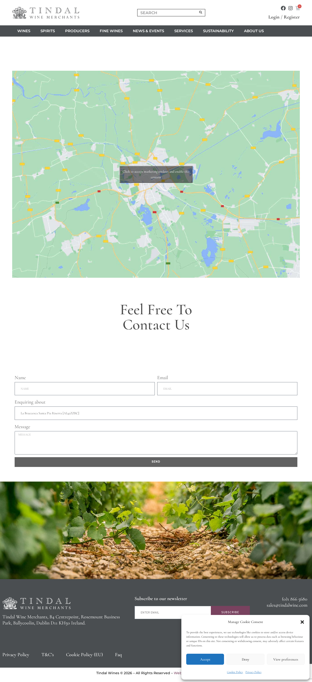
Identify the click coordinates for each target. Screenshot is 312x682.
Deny (245, 659)
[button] (302, 622)
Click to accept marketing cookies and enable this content (156, 174)
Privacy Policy (253, 672)
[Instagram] (290, 8)
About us (254, 31)
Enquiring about (30, 402)
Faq (118, 655)
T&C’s (47, 655)
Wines (23, 31)
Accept (205, 659)
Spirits (47, 31)
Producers (77, 31)
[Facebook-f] (283, 8)
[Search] (201, 12)
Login (274, 17)
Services (183, 31)
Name (20, 378)
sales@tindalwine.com (287, 605)
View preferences (285, 659)
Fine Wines (111, 31)
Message (22, 427)
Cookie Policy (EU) (84, 655)
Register (292, 17)
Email (162, 378)
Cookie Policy (235, 672)
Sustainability (218, 31)
